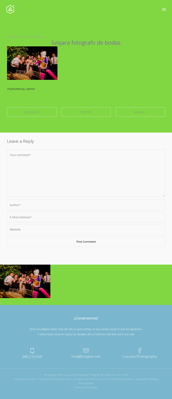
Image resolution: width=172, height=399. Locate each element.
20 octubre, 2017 (16, 36)
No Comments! (36, 36)
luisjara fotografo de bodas (86, 42)
